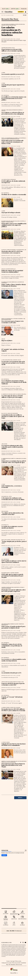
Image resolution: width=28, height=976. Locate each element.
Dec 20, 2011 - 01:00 (15, 343)
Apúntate (4, 855)
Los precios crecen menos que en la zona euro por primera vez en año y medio (13, 363)
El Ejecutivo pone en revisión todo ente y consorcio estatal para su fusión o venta (12, 142)
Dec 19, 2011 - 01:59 (15, 353)
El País (25, 15)
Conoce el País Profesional (14, 930)
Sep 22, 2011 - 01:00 (15, 713)
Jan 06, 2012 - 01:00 (15, 146)
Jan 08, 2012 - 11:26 (15, 102)
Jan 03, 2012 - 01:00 (15, 255)
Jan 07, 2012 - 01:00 (15, 116)
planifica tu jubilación (5, 919)
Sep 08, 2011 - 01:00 (15, 769)
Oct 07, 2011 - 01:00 (15, 675)
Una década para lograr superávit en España (12, 85)
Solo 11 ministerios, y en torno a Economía (11, 486)
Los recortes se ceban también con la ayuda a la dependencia (13, 660)
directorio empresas (22, 918)
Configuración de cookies (6, 962)
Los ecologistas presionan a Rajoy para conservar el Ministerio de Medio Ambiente (14, 382)
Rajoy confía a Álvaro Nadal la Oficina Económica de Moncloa (13, 285)
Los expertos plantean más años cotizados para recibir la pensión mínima (12, 447)
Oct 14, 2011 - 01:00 (15, 630)
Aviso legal (12, 961)
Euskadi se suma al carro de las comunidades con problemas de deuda (11, 646)
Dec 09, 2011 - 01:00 (15, 399)
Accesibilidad (23, 962)
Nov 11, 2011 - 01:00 (15, 517)
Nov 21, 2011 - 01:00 (15, 502)
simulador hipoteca (14, 913)
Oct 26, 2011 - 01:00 (15, 580)
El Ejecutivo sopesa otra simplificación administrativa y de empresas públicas (13, 225)
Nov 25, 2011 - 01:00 (15, 490)
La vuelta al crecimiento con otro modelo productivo (12, 527)
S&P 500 (13, 8)
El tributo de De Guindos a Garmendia (13, 194)
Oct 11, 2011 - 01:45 (15, 649)
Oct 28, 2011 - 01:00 (15, 545)
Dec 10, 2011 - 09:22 (15, 386)
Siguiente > (20, 797)
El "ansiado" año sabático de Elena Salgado (12, 350)
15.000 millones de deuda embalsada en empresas (13, 182)
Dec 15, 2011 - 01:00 (15, 367)
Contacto (8, 961)
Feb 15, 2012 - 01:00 (15, 76)
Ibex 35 (3, 8)
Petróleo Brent (24, 8)
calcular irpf (5, 913)
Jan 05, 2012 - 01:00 (15, 185)
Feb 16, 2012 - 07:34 (15, 53)
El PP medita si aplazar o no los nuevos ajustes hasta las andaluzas (13, 561)
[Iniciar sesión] (25, 11)
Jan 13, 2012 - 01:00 (15, 88)
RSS (9, 964)
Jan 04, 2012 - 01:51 (15, 197)
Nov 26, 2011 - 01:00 (15, 465)
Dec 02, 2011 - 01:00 (15, 451)
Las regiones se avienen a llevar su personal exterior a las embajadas (12, 113)
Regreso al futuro (6, 340)
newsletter (4, 850)
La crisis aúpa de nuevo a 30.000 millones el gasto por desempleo (12, 396)
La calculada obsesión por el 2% (11, 673)
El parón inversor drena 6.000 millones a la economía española (12, 50)
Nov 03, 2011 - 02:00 (15, 530)
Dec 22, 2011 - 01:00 (15, 325)
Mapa (7, 964)
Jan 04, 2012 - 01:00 (15, 215)
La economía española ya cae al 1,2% (12, 74)
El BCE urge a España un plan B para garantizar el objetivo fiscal (13, 627)
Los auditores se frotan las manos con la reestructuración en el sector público (13, 98)
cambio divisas (14, 918)
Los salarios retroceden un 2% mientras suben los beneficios (11, 31)
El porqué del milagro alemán (10, 212)
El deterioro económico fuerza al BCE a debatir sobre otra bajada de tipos (13, 462)
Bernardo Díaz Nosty (9, 19)
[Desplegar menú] (2, 11)
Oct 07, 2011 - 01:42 (15, 663)
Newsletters (13, 964)
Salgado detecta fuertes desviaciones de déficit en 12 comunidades (13, 744)
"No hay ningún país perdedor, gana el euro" (13, 542)
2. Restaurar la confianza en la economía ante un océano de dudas (12, 499)
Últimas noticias (19, 964)
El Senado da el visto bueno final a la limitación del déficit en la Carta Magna (13, 765)
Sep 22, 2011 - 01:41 (15, 701)
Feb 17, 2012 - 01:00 (15, 39)
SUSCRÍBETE (20, 11)
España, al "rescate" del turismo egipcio (12, 697)
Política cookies (18, 961)
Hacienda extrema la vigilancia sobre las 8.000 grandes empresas (13, 590)
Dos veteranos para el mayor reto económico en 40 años (12, 322)
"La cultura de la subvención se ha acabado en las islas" (12, 513)
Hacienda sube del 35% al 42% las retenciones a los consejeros (12, 252)
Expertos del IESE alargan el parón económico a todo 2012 (12, 684)
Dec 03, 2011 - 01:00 (15, 420)
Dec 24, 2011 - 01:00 (15, 288)
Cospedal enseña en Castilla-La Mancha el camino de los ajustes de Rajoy (12, 416)
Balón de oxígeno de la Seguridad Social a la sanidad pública (12, 271)
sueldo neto (22, 913)
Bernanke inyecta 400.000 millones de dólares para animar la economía (13, 710)
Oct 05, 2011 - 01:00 (15, 687)
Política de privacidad (16, 962)
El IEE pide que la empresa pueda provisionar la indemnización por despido (12, 576)
